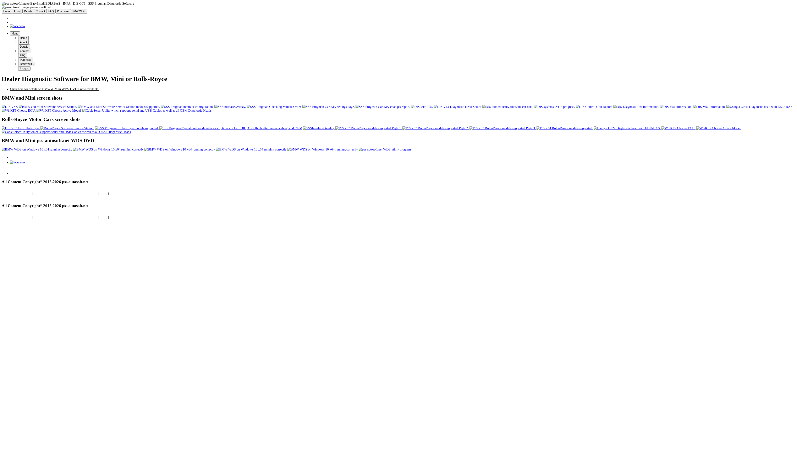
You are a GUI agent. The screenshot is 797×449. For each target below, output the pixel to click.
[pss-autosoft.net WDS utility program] (385, 149)
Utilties (114, 193)
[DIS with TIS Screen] (422, 107)
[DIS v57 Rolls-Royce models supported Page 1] (368, 128)
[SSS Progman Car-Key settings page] (328, 107)
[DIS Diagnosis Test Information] (636, 107)
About (17, 11)
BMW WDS (79, 11)
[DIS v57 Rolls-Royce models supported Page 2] (435, 128)
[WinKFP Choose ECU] (19, 110)
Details (28, 11)
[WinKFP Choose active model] (59, 110)
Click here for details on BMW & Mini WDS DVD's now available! (54, 89)
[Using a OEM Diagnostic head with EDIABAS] (759, 107)
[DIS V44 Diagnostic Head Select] (458, 107)
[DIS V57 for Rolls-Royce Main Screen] (21, 128)
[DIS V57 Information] (709, 107)
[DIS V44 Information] (676, 107)
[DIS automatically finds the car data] (507, 107)
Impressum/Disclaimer (16, 197)
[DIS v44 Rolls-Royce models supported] (565, 128)
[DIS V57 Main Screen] (10, 107)
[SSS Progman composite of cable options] (230, 107)
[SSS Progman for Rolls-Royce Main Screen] (67, 128)
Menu (15, 33)
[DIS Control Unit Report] (594, 107)
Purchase (62, 11)
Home (6, 11)
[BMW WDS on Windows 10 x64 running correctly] (37, 149)
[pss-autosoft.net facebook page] (17, 26)
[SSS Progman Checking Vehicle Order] (274, 107)
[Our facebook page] (17, 162)
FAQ (51, 11)
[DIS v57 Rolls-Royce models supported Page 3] (502, 128)
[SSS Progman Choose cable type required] (187, 107)
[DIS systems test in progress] (554, 107)
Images (24, 68)
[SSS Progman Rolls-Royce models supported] (127, 128)
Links (103, 193)
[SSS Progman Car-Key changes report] (383, 107)
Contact (40, 11)
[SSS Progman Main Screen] (48, 107)
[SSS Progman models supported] (119, 107)
